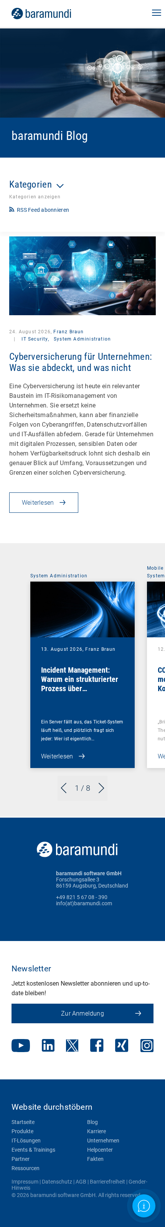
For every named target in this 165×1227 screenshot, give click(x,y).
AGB (81, 1182)
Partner (21, 1159)
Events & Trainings (33, 1150)
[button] (156, 13)
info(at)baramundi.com (84, 903)
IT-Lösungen (26, 1140)
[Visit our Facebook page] (97, 1046)
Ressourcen (26, 1168)
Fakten (95, 1159)
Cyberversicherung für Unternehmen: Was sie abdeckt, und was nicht (80, 362)
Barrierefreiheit (107, 1182)
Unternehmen (103, 1140)
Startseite (23, 1122)
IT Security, (35, 339)
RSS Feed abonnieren (43, 210)
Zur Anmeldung (82, 1013)
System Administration (82, 339)
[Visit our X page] (72, 1046)
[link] (52, 13)
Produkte (22, 1131)
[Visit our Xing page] (122, 1046)
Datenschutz (57, 1182)
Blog (92, 1122)
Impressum (25, 1182)
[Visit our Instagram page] (146, 1046)
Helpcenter (100, 1150)
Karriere (96, 1131)
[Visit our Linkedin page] (48, 1046)
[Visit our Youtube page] (21, 1046)
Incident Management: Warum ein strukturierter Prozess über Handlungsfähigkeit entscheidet (79, 688)
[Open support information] (143, 1205)
